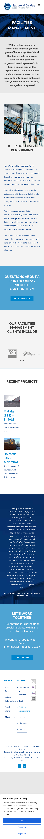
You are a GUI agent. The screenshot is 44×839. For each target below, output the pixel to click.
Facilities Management (22, 709)
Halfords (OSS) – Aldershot (11, 458)
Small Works (8, 709)
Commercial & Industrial (22, 691)
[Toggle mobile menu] (39, 5)
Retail (21, 701)
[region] (22, 816)
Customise (22, 827)
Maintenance (8, 717)
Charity (22, 729)
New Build (7, 689)
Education (22, 723)
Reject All (22, 834)
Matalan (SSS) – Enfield (10, 415)
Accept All (22, 820)
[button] (20, 360)
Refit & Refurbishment (8, 699)
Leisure (22, 717)
